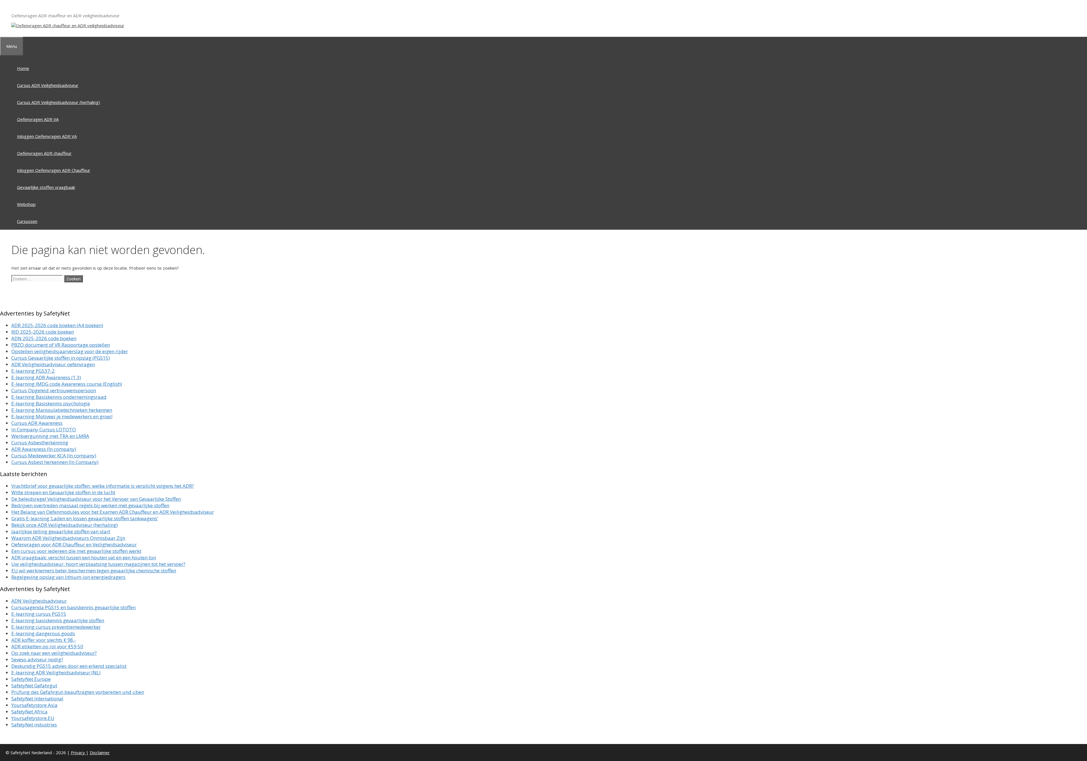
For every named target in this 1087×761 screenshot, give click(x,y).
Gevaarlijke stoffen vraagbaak (46, 187)
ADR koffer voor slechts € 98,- (43, 640)
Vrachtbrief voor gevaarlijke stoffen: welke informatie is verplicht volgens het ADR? (102, 486)
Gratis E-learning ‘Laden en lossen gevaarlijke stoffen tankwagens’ (84, 518)
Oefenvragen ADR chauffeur (44, 153)
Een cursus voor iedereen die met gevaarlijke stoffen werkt (76, 551)
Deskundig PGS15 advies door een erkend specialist (69, 666)
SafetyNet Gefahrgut (34, 685)
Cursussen (27, 221)
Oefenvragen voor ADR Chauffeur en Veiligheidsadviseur (74, 544)
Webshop (26, 204)
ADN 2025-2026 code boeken (43, 338)
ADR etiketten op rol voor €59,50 (47, 646)
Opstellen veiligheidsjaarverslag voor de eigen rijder (69, 351)
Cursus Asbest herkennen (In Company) (55, 462)
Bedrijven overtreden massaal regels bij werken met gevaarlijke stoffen (90, 505)
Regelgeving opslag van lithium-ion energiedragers (68, 577)
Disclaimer (100, 752)
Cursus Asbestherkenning (39, 442)
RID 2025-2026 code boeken (42, 332)
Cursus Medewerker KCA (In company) (53, 455)
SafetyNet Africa (29, 711)
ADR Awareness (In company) (43, 449)
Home (23, 68)
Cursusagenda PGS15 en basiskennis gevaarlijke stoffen (73, 607)
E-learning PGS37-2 (33, 371)
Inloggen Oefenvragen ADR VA (47, 136)
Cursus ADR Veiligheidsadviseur (47, 85)
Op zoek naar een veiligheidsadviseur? (54, 653)
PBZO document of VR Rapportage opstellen (60, 345)
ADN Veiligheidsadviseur (39, 601)
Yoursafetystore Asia (34, 705)
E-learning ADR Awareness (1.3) (46, 377)
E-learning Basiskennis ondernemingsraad (58, 397)
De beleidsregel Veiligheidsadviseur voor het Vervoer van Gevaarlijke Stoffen (96, 499)
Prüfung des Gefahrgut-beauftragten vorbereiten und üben (77, 692)
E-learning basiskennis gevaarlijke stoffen (57, 620)
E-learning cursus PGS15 (38, 614)
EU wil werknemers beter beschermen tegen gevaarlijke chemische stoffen (93, 570)
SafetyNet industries (34, 724)
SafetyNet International (37, 698)
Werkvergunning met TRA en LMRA (50, 436)
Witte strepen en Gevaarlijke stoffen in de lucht (63, 492)
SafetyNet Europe (31, 679)
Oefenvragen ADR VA (38, 119)
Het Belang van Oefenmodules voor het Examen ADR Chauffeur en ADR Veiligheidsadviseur (112, 512)
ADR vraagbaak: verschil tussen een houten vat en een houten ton (83, 557)
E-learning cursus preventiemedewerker (56, 627)
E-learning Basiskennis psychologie (50, 403)
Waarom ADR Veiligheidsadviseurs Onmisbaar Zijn (68, 538)
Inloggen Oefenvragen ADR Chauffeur (53, 170)
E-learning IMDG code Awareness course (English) (66, 384)
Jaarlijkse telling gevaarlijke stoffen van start (60, 531)
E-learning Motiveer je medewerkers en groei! (61, 416)
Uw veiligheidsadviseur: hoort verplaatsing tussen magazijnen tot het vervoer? (98, 564)
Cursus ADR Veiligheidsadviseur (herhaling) (58, 102)
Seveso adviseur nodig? (37, 659)
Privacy (78, 752)
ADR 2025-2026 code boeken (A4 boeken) (57, 325)
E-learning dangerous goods (43, 633)
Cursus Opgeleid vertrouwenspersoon (53, 390)
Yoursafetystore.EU (32, 718)
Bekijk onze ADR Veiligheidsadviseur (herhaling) (64, 525)
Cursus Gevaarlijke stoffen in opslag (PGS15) (60, 358)
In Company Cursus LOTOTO (43, 429)
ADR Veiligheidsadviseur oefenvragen (53, 364)
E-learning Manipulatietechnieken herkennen (61, 410)
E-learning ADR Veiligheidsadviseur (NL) (55, 672)
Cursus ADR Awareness (37, 423)
